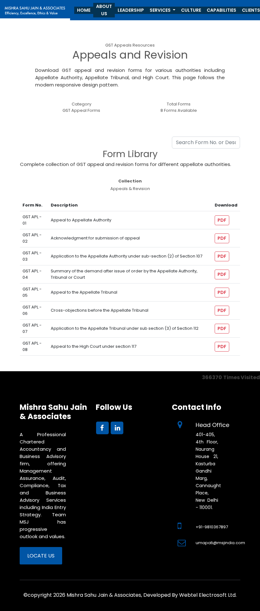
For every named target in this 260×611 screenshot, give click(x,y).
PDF (222, 220)
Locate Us (41, 555)
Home (83, 10)
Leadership (131, 10)
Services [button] (161, 10)
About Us (104, 10)
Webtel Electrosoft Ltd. (208, 595)
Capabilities (221, 10)
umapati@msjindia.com (220, 543)
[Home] (35, 8)
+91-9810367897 (212, 527)
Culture (191, 10)
